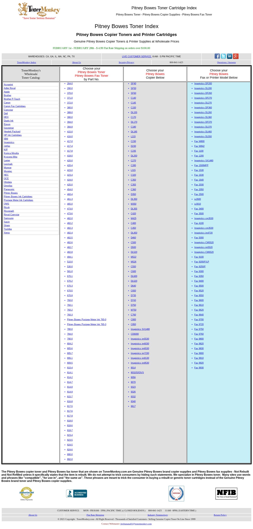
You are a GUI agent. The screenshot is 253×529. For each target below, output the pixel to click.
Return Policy (220, 515)
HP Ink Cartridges (13, 135)
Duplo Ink (8, 120)
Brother (7, 95)
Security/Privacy (126, 62)
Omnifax (8, 185)
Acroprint (8, 84)
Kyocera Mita (10, 157)
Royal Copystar (11, 214)
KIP (6, 149)
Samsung (8, 218)
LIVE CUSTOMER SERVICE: (137, 56)
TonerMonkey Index (26, 62)
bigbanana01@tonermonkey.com (136, 523)
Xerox (7, 232)
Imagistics (9, 142)
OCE (6, 178)
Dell (6, 113)
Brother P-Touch (12, 99)
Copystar (8, 110)
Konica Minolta (11, 153)
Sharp (7, 225)
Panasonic (9, 189)
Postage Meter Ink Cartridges (18, 200)
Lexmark (8, 164)
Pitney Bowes (11, 193)
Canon (7, 102)
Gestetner (9, 128)
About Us (76, 62)
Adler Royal (9, 88)
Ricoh (7, 207)
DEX (6, 117)
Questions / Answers (226, 62)
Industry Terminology (158, 515)
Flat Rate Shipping (95, 515)
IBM (6, 138)
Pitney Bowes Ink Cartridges (18, 196)
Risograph (9, 211)
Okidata (8, 182)
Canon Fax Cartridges (15, 106)
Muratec (8, 171)
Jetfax (7, 146)
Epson (7, 124)
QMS (6, 203)
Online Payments (26, 500)
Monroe (7, 167)
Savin (7, 222)
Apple (7, 91)
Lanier (7, 160)
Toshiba (8, 229)
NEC (6, 175)
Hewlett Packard (12, 131)
